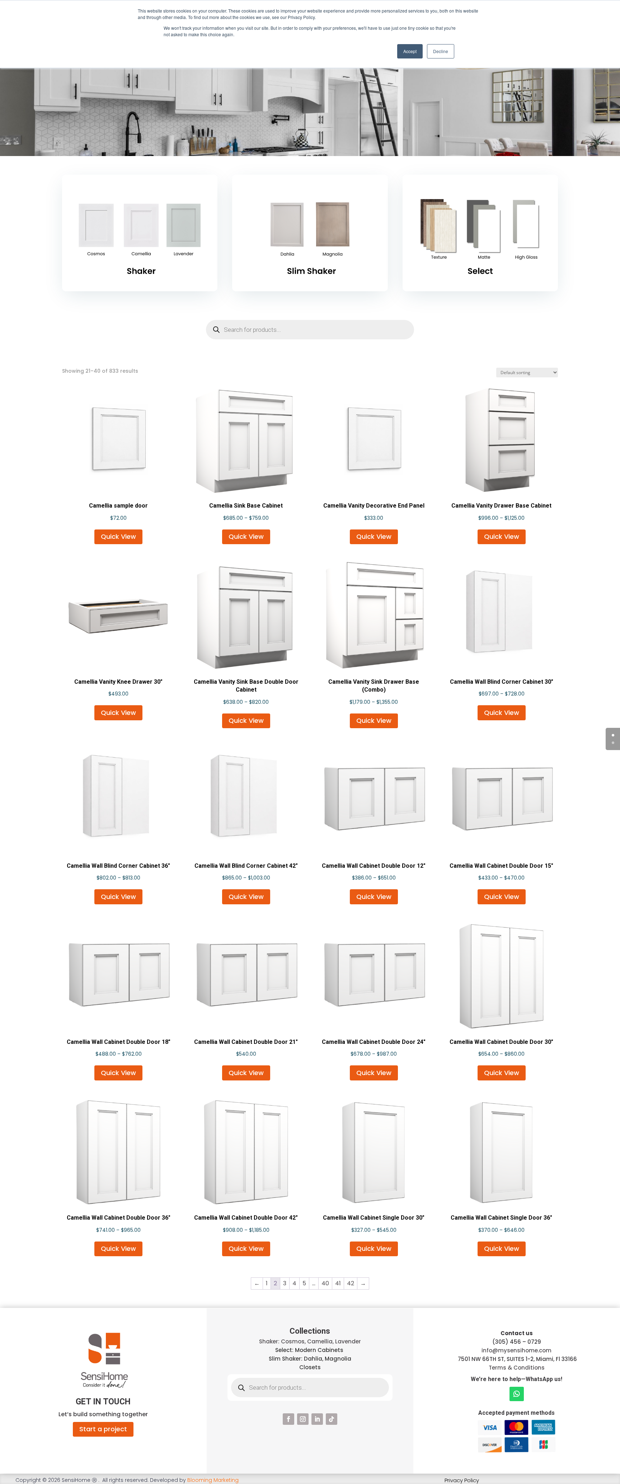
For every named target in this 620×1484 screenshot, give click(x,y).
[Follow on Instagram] (303, 1419)
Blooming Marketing (213, 1480)
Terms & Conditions (517, 1367)
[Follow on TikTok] (331, 1419)
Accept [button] (410, 51)
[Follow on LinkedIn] (317, 1419)
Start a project (103, 1428)
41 (338, 1283)
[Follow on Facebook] (288, 1419)
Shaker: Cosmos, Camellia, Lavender (310, 1341)
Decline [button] (440, 51)
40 (325, 1283)
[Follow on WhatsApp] (516, 1394)
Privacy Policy (462, 1480)
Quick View (118, 536)
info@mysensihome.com (516, 1350)
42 (350, 1283)
